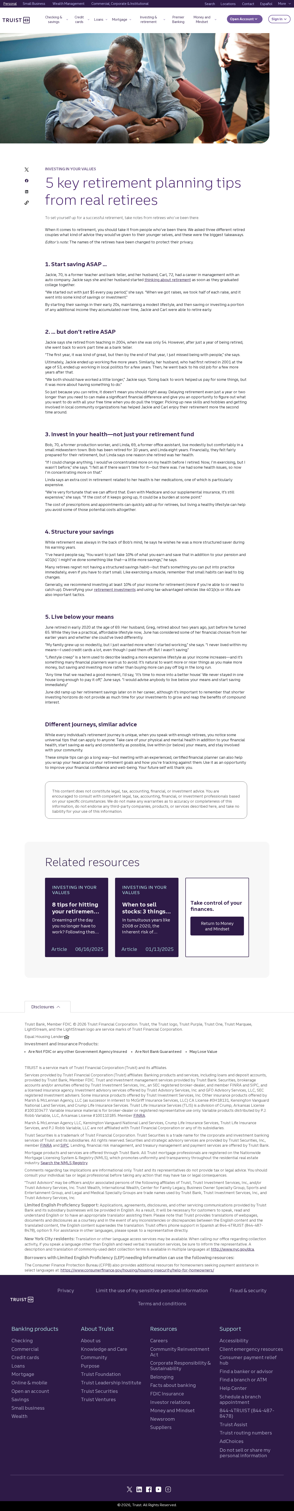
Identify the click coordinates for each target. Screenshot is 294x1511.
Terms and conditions (162, 1303)
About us (91, 1340)
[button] (56, 20)
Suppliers (161, 1427)
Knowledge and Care (104, 1349)
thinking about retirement (167, 279)
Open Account (242, 19)
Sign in (281, 19)
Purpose (90, 1366)
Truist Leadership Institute (111, 1383)
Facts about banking (173, 1385)
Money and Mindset (172, 1410)
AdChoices (231, 1441)
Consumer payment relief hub (248, 1360)
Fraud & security (248, 1290)
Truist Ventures (98, 1399)
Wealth (19, 1416)
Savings (20, 1399)
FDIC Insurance (167, 1394)
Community (94, 1357)
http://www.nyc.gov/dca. (232, 1249)
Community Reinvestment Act (179, 1351)
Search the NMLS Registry (64, 1162)
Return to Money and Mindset (217, 926)
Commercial (25, 1349)
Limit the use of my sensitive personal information (152, 1290)
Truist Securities (99, 1391)
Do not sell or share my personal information (245, 1452)
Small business (28, 1408)
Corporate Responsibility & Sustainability (180, 1365)
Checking (22, 1340)
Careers (159, 1340)
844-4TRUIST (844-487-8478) (247, 1413)
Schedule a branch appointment (240, 1399)
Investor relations (170, 1402)
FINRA (139, 1115)
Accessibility (234, 1340)
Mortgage (22, 1374)
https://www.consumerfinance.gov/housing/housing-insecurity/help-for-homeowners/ (137, 1270)
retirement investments (115, 589)
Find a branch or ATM (243, 1380)
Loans (18, 1366)
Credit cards (25, 1357)
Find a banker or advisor (246, 1371)
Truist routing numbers (246, 1433)
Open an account (30, 1391)
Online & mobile (29, 1383)
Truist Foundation (101, 1374)
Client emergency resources (251, 1349)
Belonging (162, 1377)
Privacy (65, 1290)
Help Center (233, 1388)
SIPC (64, 1145)
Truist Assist (233, 1424)
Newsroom (162, 1419)
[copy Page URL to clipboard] (27, 203)
